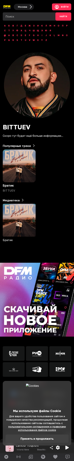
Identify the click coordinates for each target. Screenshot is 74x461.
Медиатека (11, 200)
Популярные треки (17, 146)
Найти (63, 16)
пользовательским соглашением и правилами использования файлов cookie (37, 428)
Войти (64, 7)
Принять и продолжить (37, 438)
